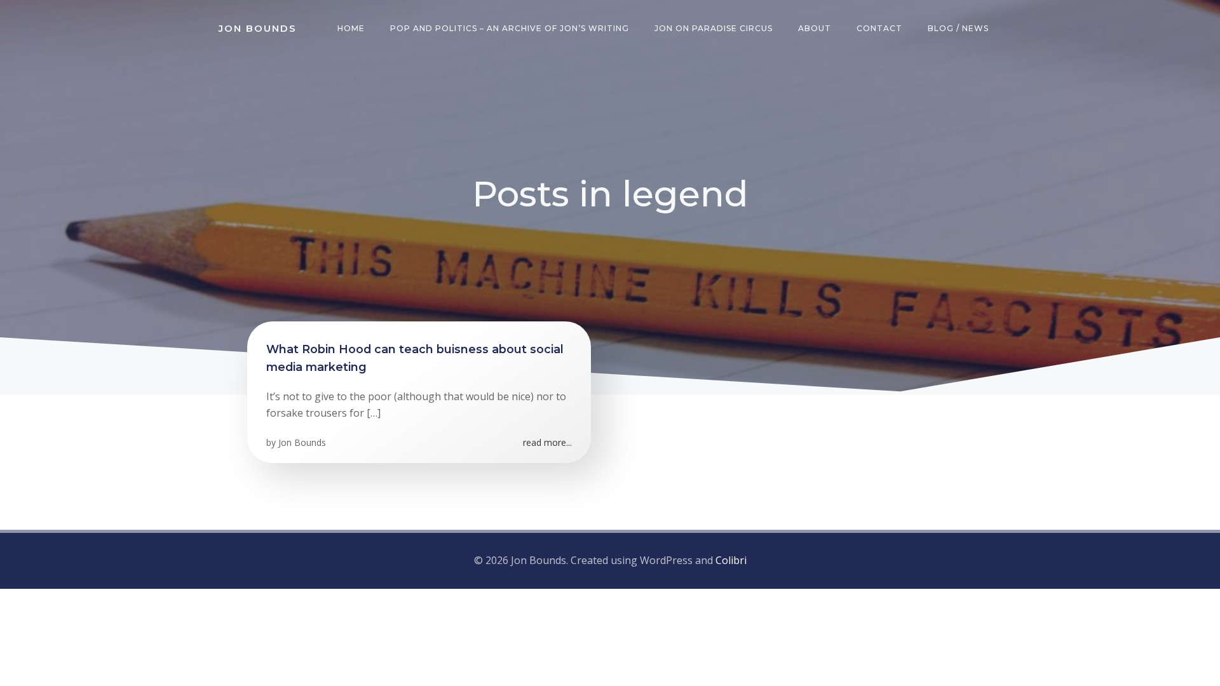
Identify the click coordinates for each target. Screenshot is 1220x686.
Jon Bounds (302, 442)
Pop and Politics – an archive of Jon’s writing (509, 28)
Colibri (731, 560)
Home (351, 28)
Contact (879, 28)
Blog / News (958, 28)
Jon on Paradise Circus (713, 28)
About (814, 28)
